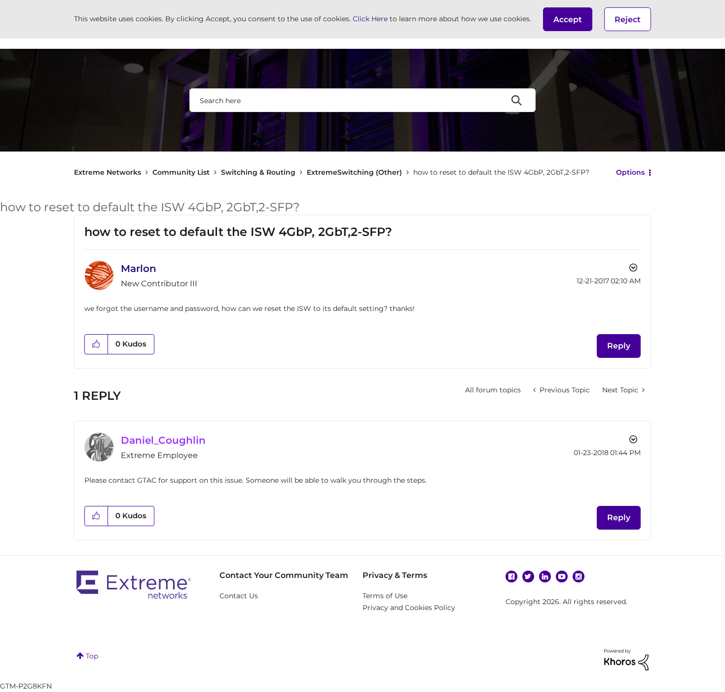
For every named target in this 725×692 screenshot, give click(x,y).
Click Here (370, 18)
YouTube (562, 576)
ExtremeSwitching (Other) (354, 172)
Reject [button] (628, 19)
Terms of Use (384, 595)
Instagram (578, 576)
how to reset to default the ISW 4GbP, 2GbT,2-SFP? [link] (501, 172)
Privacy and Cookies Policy (408, 607)
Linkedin (545, 576)
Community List (181, 172)
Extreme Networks (107, 172)
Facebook (511, 576)
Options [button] (630, 172)
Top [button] (92, 656)
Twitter (528, 576)
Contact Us (238, 595)
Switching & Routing (258, 172)
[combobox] (362, 100)
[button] (567, 19)
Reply (618, 345)
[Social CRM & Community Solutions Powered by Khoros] (626, 658)
